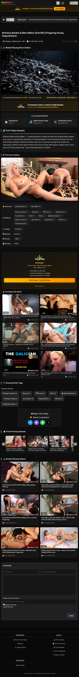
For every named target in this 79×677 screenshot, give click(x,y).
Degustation (49, 219)
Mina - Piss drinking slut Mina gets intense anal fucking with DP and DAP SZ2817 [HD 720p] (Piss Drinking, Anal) (58, 345)
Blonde (61, 219)
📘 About (20, 643)
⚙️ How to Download (20, 640)
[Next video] (75, 444)
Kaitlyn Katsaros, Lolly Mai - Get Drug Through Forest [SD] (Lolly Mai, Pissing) (37, 450)
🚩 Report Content (59, 655)
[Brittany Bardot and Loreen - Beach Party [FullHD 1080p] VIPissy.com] (59, 537)
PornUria (10, 19)
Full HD (17, 229)
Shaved (34, 212)
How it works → (39, 286)
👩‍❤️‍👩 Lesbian (34, 219)
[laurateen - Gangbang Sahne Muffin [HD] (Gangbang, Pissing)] (59, 441)
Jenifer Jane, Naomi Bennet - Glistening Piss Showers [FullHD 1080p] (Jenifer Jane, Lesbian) (20, 316)
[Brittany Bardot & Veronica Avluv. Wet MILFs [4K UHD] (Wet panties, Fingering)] (20, 537)
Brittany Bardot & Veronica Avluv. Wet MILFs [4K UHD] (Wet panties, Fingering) (19, 551)
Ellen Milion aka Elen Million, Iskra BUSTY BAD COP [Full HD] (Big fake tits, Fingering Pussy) (57, 486)
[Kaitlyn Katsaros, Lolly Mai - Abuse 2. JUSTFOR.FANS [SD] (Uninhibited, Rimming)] (16, 441)
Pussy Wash (19, 216)
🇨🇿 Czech (46, 212)
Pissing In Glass (20, 219)
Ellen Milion (34, 206)
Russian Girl (59, 212)
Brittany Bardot (20, 206)
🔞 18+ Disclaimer (58, 647)
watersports (7, 145)
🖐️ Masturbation (53, 216)
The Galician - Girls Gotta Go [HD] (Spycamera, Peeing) (19, 373)
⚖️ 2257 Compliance (58, 651)
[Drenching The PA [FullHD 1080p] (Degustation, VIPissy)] (20, 472)
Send (71, 616)
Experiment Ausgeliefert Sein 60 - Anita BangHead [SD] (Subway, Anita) (56, 373)
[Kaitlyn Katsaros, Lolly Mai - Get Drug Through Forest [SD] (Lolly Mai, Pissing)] (37, 441)
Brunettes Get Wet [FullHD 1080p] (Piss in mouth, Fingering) (19, 518)
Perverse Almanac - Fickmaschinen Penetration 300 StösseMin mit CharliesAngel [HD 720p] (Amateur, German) (57, 316)
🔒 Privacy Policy (59, 640)
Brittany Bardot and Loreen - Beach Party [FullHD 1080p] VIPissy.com (58, 551)
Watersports (21, 19)
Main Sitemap (20, 665)
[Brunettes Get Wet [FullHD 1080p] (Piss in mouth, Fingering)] (20, 505)
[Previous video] (3, 444)
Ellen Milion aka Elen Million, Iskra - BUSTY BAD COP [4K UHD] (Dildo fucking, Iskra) (58, 518)
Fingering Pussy (20, 223)
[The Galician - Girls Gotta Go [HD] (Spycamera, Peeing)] (20, 361)
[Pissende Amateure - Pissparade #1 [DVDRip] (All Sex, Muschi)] (20, 333)
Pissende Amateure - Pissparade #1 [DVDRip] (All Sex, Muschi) (18, 345)
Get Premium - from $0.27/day (39, 280)
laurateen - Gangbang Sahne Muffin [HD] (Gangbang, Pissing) (58, 450)
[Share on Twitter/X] (48, 422)
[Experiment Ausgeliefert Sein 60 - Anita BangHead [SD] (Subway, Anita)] (58, 361)
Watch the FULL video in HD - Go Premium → (61, 97)
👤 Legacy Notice (20, 647)
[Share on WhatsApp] (42, 422)
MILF (30, 216)
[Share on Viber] (36, 422)
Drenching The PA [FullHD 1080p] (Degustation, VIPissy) (19, 486)
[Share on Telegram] (30, 422)
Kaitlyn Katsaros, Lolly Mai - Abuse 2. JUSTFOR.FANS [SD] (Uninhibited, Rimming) (15, 450)
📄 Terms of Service (59, 643)
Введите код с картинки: (11, 598)
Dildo (40, 216)
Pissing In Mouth (20, 212)
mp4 (16, 238)
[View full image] (39, 179)
